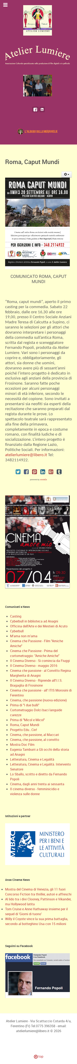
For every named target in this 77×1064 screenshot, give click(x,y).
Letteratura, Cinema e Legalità (32, 759)
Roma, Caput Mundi (24, 725)
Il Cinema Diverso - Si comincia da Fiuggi (40, 660)
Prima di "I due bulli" (24, 705)
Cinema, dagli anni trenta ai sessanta (37, 784)
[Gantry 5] (38, 85)
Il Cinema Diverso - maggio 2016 (33, 665)
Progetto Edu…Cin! (23, 729)
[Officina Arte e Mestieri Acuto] (38, 131)
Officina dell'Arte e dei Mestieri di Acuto (39, 626)
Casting (15, 616)
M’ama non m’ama (23, 636)
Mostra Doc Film (22, 744)
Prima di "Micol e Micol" (27, 720)
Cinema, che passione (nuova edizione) (38, 700)
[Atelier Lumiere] (38, 20)
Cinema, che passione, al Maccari (34, 734)
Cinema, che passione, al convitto (34, 739)
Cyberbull (17, 631)
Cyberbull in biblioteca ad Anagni (34, 621)
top (40, 1056)
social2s (43, 479)
